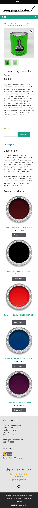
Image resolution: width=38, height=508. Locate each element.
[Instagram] (18, 486)
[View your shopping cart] (35, 17)
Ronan (11, 23)
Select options (19, 235)
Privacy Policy (27, 499)
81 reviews (19, 477)
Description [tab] (9, 145)
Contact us (19, 502)
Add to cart (24, 134)
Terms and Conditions (13, 499)
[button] (31, 31)
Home (6, 23)
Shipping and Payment (11, 496)
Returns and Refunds (27, 496)
